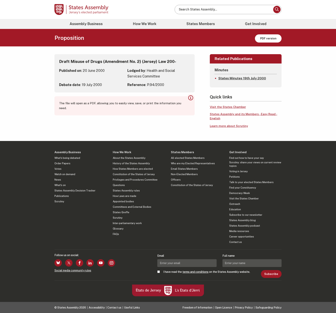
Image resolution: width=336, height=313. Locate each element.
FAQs (116, 234)
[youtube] (100, 263)
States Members (200, 24)
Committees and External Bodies (132, 206)
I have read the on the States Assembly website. (206, 271)
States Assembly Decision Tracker (74, 190)
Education (235, 209)
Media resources (239, 231)
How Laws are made (124, 196)
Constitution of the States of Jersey (134, 174)
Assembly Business (86, 24)
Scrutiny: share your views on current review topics (255, 164)
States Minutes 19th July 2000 (242, 78)
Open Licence (223, 307)
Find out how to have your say (246, 157)
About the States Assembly (129, 157)
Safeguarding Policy (269, 307)
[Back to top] (326, 300)
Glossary (118, 228)
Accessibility (97, 307)
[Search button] (277, 9)
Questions (119, 185)
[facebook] (79, 263)
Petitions (234, 176)
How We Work (144, 24)
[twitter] (69, 263)
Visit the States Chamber (228, 107)
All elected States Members (188, 157)
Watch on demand (64, 174)
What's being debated (67, 157)
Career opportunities (241, 236)
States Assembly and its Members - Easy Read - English (243, 116)
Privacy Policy (244, 307)
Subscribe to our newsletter (245, 214)
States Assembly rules (126, 190)
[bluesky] (58, 263)
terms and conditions (195, 271)
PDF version (268, 38)
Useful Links (132, 307)
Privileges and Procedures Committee (135, 179)
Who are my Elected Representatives (193, 163)
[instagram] (111, 263)
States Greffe (121, 212)
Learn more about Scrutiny (229, 126)
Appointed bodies (123, 201)
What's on (60, 185)
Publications (61, 196)
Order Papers (62, 163)
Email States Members (184, 168)
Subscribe (271, 274)
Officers (176, 179)
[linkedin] (90, 263)
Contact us (235, 242)
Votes (57, 168)
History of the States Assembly (131, 163)
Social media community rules (72, 270)
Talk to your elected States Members (251, 182)
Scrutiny (59, 201)
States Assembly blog (242, 220)
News (57, 179)
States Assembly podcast (244, 225)
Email (160, 255)
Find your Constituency (242, 187)
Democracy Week (239, 193)
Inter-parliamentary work (127, 223)
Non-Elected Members (184, 174)
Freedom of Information (197, 307)
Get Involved (255, 24)
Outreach (234, 204)
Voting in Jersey (238, 171)
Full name (228, 255)
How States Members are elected (133, 168)
